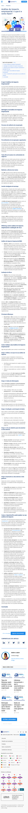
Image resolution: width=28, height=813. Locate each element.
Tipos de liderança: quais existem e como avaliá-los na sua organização (6, 684)
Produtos (4, 744)
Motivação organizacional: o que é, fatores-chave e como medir (6, 707)
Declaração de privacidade (12, 806)
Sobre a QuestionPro (6, 747)
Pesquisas (8, 5)
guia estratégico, (5, 202)
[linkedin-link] (23, 732)
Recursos (4, 738)
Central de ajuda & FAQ (7, 734)
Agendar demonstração (18, 633)
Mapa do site (3, 806)
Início (2, 5)
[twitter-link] (20, 732)
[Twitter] (14, 643)
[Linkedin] (4, 643)
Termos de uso (20, 806)
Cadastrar (24, 1)
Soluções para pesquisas (7, 741)
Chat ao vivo (16, 734)
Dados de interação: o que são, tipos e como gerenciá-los (19, 707)
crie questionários (16, 530)
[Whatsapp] (19, 643)
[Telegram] (23, 643)
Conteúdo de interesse (7, 749)
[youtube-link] (25, 732)
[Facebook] (9, 643)
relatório (20, 435)
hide (14, 62)
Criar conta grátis (7, 633)
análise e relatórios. (18, 574)
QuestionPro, (5, 521)
